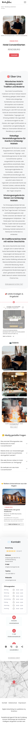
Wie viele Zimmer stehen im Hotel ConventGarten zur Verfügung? (12, 461)
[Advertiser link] (14, 497)
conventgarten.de (10, 580)
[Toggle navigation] (25, 2)
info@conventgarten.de (12, 567)
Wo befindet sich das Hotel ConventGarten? (10, 469)
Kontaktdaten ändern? (14, 658)
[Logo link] (6, 2)
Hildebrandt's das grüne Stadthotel (12, 510)
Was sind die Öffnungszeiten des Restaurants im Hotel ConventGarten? (11, 443)
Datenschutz (13, 703)
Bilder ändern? (14, 427)
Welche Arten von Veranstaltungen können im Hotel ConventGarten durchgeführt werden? (12, 453)
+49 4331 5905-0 (10, 573)
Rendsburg (14, 49)
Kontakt (14, 55)
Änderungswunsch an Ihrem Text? (14, 284)
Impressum (22, 703)
